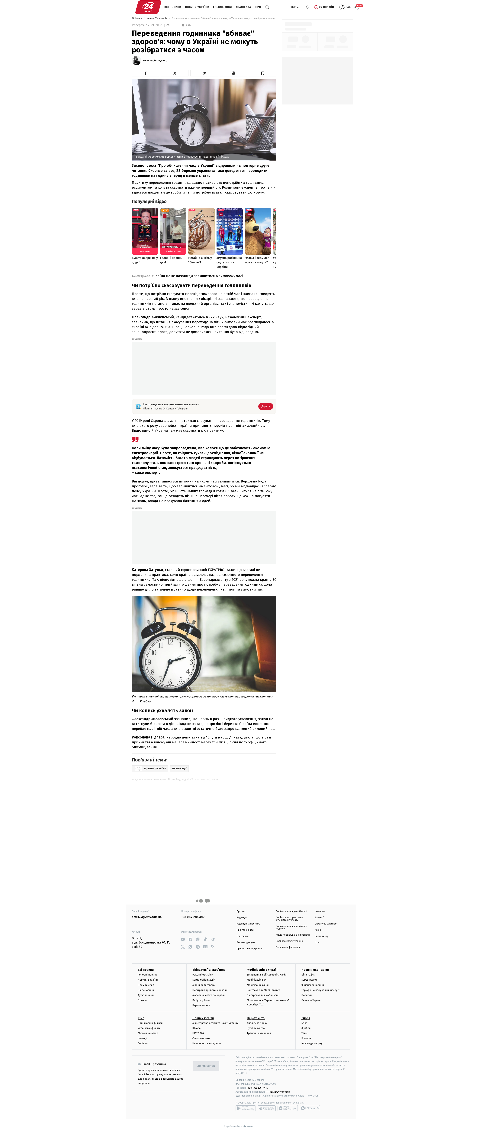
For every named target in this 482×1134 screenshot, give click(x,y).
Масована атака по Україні (209, 995)
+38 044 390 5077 (192, 917)
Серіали (143, 1043)
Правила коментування (289, 941)
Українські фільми (149, 1028)
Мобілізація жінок (258, 985)
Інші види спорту (312, 1043)
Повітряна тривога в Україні (209, 990)
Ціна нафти (308, 974)
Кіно (141, 1018)
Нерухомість (256, 1018)
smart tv (288, 1108)
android (246, 1108)
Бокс (304, 1023)
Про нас (241, 911)
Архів (318, 930)
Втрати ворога (201, 1005)
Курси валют (309, 979)
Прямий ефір (146, 985)
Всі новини (172, 7)
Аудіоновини (146, 995)
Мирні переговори (203, 985)
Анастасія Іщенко (155, 60)
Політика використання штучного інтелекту (289, 918)
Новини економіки (315, 970)
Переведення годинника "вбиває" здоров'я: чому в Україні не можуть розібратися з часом (223, 18)
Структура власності (326, 924)
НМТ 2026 (198, 1033)
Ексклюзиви (222, 7)
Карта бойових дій (203, 979)
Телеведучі (242, 936)
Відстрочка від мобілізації (263, 995)
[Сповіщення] (307, 7)
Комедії (142, 1038)
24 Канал (137, 18)
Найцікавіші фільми (150, 1023)
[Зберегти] (262, 73)
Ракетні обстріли (202, 974)
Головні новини (148, 974)
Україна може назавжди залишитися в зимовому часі (197, 276)
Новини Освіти (203, 1018)
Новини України (197, 7)
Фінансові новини (312, 985)
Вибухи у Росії (201, 1000)
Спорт (305, 1018)
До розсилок (206, 1066)
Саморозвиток (201, 1038)
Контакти (320, 911)
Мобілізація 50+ (256, 979)
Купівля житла (256, 1028)
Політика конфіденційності (291, 911)
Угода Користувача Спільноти (293, 935)
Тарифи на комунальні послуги (320, 990)
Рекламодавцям (245, 942)
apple (267, 1108)
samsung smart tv (310, 1108)
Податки (306, 995)
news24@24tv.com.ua (147, 917)
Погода (142, 1000)
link (182, 939)
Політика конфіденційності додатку (291, 927)
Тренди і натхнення (259, 1033)
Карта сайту (321, 936)
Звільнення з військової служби (267, 974)
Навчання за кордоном (206, 1043)
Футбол (306, 1028)
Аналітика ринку (257, 1023)
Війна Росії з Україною (208, 970)
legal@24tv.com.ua (279, 1091)
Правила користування (249, 948)
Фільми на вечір (148, 1033)
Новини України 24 (157, 18)
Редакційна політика (248, 924)
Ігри (258, 7)
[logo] (148, 7)
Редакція (241, 917)
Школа (196, 1028)
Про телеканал (245, 930)
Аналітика (243, 7)
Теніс (304, 1033)
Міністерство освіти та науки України (215, 1023)
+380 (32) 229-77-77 (257, 1087)
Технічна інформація (288, 947)
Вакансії (319, 917)
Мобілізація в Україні (262, 970)
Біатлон (306, 1038)
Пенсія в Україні (311, 1000)
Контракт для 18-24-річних (263, 990)
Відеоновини (146, 990)
